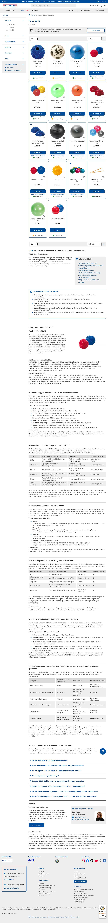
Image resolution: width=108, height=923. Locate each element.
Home (33, 15)
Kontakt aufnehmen (36, 825)
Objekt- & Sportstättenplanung (83, 889)
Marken (35, 10)
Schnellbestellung (79, 874)
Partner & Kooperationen (47, 886)
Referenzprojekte (79, 902)
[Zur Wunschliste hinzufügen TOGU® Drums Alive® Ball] (64, 97)
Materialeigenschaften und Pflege (90, 273)
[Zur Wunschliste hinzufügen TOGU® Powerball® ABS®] (84, 97)
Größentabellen (44, 874)
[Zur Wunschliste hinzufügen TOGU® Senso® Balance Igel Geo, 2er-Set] (103, 97)
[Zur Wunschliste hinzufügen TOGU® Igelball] (64, 177)
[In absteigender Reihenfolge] (104, 39)
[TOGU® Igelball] (57, 170)
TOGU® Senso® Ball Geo (37, 101)
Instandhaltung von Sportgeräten (84, 895)
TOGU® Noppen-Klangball (37, 62)
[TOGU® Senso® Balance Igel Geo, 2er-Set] (97, 90)
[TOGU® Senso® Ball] (38, 170)
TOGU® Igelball (57, 180)
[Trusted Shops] (67, 861)
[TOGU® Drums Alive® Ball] (57, 90)
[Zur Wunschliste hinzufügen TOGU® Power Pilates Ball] (84, 58)
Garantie (76, 872)
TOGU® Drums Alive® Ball (58, 101)
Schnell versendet (34, 857)
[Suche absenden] (32, 5)
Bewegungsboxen (79, 900)
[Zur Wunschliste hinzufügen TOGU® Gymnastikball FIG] (84, 177)
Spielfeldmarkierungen (81, 898)
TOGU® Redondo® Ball (77, 141)
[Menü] (105, 906)
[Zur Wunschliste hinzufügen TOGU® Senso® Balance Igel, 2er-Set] (44, 138)
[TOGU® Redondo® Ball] (77, 131)
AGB (29, 917)
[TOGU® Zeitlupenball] (57, 209)
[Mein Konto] (98, 5)
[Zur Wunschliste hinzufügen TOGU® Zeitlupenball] (64, 216)
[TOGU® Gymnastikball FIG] (77, 170)
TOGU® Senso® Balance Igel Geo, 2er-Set (97, 102)
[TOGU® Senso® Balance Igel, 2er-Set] (38, 131)
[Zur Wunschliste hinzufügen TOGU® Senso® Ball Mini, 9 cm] (103, 58)
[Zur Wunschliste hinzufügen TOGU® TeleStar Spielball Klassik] (64, 58)
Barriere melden (75, 917)
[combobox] (53, 5)
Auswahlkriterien (84, 268)
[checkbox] (15, 24)
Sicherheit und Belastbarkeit (88, 275)
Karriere (41, 884)
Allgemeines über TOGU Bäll (88, 263)
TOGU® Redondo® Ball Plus (37, 220)
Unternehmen (85, 10)
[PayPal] (4, 860)
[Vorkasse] (9, 860)
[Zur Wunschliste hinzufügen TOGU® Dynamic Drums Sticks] (103, 177)
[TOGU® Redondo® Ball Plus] (38, 209)
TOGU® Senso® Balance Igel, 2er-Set (37, 142)
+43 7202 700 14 (80, 817)
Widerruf (76, 876)
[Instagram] (83, 860)
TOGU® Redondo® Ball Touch (96, 142)
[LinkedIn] (104, 860)
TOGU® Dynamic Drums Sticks (96, 181)
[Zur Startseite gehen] (10, 5)
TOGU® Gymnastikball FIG (77, 181)
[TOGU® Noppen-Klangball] (38, 52)
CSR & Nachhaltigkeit (45, 894)
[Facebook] (87, 860)
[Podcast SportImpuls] (100, 860)
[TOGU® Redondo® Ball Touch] (97, 131)
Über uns (42, 890)
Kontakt (81, 282)
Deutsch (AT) (100, 1)
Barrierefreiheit (64, 917)
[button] (14, 20)
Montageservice (79, 891)
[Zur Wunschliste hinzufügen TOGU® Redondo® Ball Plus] (44, 216)
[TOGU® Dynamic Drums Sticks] (97, 170)
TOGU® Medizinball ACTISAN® (57, 142)
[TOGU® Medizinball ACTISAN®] (57, 131)
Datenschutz (35, 917)
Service (71, 10)
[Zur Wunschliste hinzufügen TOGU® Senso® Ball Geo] (44, 97)
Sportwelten (43, 896)
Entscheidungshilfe (85, 277)
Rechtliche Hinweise (53, 917)
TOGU (44, 15)
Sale (28, 10)
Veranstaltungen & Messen (47, 892)
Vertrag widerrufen (80, 881)
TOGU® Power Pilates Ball (77, 62)
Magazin (41, 876)
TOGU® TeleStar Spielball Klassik (57, 62)
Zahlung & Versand (80, 878)
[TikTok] (91, 860)
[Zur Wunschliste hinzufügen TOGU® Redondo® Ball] (84, 138)
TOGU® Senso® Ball (37, 180)
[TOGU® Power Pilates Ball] (77, 52)
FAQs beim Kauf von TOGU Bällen (89, 280)
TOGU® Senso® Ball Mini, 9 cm (96, 62)
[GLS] (40, 860)
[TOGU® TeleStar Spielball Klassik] (57, 52)
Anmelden (93, 6)
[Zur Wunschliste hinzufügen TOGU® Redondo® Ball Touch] (103, 138)
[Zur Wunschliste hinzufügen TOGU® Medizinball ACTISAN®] (64, 138)
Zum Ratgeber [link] (96, 30)
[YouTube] (96, 860)
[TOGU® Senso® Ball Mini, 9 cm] (97, 52)
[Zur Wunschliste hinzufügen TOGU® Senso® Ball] (44, 177)
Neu (22, 10)
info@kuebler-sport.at (82, 819)
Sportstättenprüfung (80, 893)
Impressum (43, 917)
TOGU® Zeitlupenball (57, 219)
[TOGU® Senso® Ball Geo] (38, 90)
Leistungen (100, 10)
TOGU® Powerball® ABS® (77, 101)
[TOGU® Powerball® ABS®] (77, 90)
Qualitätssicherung (45, 888)
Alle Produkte (10, 10)
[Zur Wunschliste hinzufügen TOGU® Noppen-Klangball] (44, 58)
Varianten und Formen (86, 270)
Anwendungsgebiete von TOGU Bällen (91, 266)
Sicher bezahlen (7, 857)
